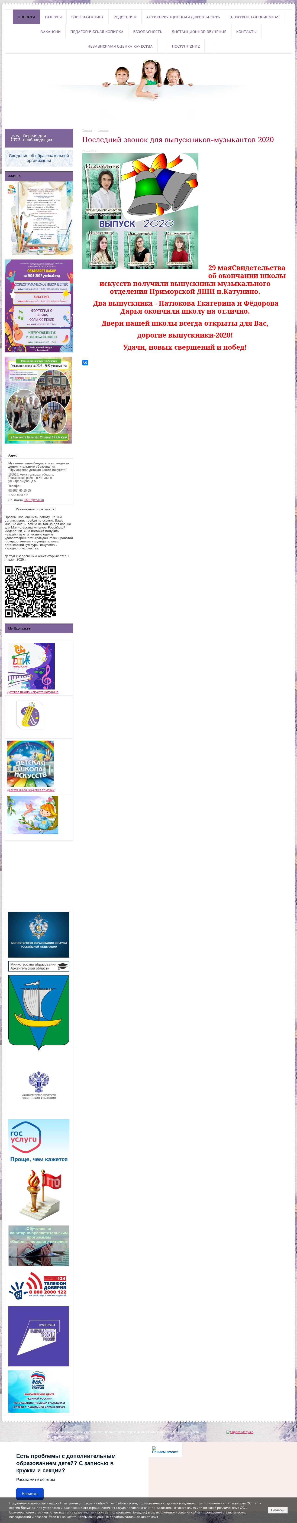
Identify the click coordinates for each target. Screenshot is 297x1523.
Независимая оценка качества (120, 46)
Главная (87, 130)
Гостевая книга (87, 17)
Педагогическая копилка (96, 31)
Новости (26, 17)
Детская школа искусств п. (24, 790)
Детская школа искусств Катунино (32, 692)
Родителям (125, 17)
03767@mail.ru (34, 500)
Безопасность (147, 31)
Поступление (186, 46)
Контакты (246, 31)
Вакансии (50, 31)
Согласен (277, 1510)
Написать (30, 1494)
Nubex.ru (82, 1437)
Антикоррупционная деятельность (183, 17)
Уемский (48, 790)
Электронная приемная (254, 17)
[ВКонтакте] (85, 362)
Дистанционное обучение (199, 31)
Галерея (53, 17)
